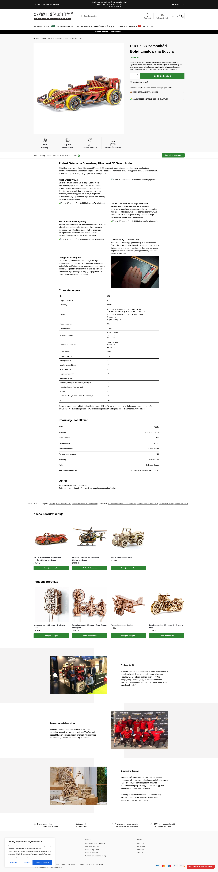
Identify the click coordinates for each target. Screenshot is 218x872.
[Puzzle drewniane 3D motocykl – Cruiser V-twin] (166, 604)
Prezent (43, 38)
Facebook (141, 843)
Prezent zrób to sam (166, 504)
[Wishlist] (65, 522)
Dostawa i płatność (92, 846)
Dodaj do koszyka (162, 76)
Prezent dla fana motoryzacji (147, 504)
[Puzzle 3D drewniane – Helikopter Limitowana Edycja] (89, 536)
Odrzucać (26, 862)
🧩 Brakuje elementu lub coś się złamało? (149, 99)
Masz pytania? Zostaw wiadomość (200, 866)
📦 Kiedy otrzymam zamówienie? (144, 92)
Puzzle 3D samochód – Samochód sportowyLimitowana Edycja (47, 558)
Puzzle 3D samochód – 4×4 (121, 557)
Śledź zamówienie (162, 18)
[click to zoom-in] (79, 88)
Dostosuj (13, 862)
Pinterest (140, 849)
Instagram (141, 846)
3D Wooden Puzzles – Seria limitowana (122, 504)
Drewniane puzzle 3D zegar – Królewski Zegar (49, 626)
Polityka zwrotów (91, 853)
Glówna (36, 38)
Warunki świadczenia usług (95, 856)
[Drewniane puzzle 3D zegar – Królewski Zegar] (51, 604)
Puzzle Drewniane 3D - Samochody (84, 504)
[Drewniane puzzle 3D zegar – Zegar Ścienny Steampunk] (89, 604)
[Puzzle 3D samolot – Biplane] (128, 604)
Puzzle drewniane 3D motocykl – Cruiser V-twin (166, 626)
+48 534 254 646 (52, 4)
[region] (30, 852)
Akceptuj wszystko (42, 862)
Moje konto (148, 18)
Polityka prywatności (93, 849)
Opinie (75, 155)
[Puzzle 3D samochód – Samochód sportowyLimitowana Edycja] (51, 536)
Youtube (140, 853)
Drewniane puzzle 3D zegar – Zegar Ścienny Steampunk (89, 626)
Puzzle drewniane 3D (63, 504)
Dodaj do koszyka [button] (51, 568)
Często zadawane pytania (95, 843)
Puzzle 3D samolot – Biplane (122, 625)
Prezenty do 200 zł (181, 504)
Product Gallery (39, 155)
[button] (178, 16)
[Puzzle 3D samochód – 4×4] (128, 536)
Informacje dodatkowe (61, 155)
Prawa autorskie (56, 867)
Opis (49, 155)
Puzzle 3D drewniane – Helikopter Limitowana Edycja (85, 558)
